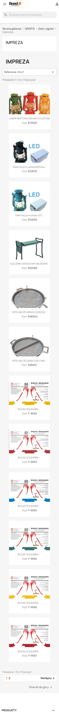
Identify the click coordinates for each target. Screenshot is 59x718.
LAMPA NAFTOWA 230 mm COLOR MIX (29, 118)
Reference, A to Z (29, 72)
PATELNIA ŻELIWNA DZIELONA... (29, 360)
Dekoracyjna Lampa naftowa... (29, 166)
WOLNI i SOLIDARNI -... (29, 409)
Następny (48, 678)
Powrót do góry (41, 687)
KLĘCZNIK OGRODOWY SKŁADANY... (29, 263)
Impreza (14, 42)
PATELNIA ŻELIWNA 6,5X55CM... (29, 312)
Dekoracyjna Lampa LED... (29, 215)
